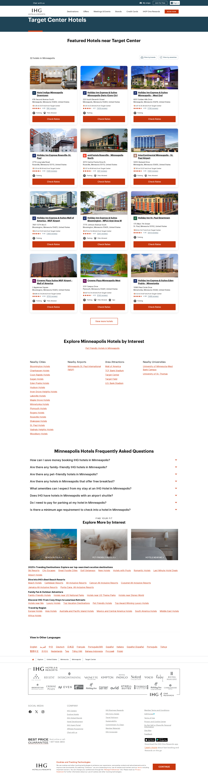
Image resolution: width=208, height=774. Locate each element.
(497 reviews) (102, 171)
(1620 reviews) (153, 171)
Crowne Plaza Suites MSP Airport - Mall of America (54, 282)
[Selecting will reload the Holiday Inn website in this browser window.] (91, 687)
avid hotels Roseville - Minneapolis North (105, 156)
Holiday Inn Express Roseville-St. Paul (54, 156)
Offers (86, 11)
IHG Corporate (111, 732)
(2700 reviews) (52, 296)
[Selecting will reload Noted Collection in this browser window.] (136, 677)
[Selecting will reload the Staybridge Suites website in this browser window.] (141, 687)
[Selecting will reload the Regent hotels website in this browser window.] (49, 677)
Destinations (72, 11)
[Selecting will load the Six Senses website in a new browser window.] (36, 677)
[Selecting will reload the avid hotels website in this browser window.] (114, 687)
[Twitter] (36, 711)
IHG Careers (72, 710)
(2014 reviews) (153, 233)
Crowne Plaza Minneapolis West (104, 280)
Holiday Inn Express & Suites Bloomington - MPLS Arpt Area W (105, 219)
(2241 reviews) (102, 234)
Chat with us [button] (39, 3)
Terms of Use (149, 718)
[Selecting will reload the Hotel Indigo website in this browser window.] (122, 677)
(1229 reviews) (52, 171)
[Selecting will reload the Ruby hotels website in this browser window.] (159, 677)
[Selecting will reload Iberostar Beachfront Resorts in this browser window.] (37, 687)
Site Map (147, 730)
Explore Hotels (73, 714)
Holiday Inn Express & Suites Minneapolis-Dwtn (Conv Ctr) (103, 94)
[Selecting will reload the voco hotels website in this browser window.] (148, 677)
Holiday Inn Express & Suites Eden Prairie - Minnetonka (155, 282)
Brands (118, 11)
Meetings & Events (102, 11)
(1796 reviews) (153, 108)
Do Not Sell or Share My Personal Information (157, 726)
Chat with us (72, 732)
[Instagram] (43, 711)
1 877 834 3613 (57, 741)
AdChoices (148, 714)
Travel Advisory (112, 717)
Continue (164, 767)
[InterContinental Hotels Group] (36, 11)
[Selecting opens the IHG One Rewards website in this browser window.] (162, 694)
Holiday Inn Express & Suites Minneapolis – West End (153, 94)
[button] (175, 3)
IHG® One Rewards (151, 11)
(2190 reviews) (102, 295)
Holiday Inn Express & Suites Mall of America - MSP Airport (55, 219)
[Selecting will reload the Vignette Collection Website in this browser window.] (91, 677)
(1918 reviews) (102, 108)
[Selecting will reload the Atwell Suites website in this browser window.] (126, 687)
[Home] (33, 659)
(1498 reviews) (153, 296)
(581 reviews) (51, 108)
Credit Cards (132, 11)
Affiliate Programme (75, 728)
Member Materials (113, 728)
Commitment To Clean (115, 724)
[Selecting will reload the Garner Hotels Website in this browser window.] (103, 687)
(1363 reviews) (52, 234)
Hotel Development (75, 721)
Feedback (148, 734)
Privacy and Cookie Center (155, 721)
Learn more (151, 747)
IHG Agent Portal (74, 725)
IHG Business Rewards (115, 710)
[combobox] (148, 57)
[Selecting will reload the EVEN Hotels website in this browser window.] (65, 687)
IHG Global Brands (74, 718)
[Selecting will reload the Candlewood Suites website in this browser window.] (170, 687)
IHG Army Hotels (112, 714)
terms (140, 767)
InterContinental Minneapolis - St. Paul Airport (155, 156)
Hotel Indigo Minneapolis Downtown (50, 94)
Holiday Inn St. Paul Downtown (154, 218)
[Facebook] (30, 711)
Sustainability (111, 721)
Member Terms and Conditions (156, 710)
